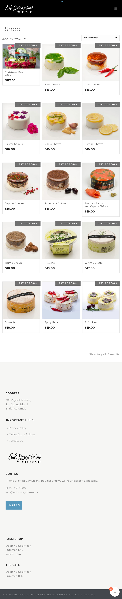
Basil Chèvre (52, 84)
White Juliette (94, 263)
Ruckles (50, 263)
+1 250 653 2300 (16, 488)
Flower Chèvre (14, 144)
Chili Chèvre (92, 84)
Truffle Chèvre (14, 263)
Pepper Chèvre (14, 203)
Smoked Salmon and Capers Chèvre (96, 205)
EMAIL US (13, 505)
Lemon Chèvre (94, 144)
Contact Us (16, 440)
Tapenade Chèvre (56, 203)
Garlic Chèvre (53, 144)
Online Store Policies (22, 434)
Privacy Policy (17, 428)
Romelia (10, 322)
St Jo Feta (91, 322)
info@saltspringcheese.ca (22, 492)
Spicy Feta (51, 322)
